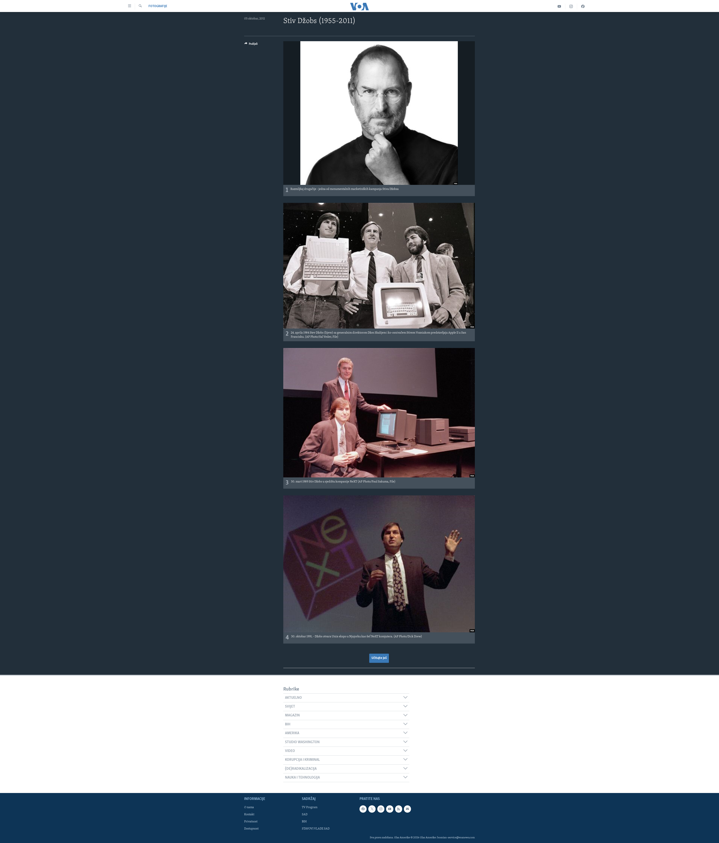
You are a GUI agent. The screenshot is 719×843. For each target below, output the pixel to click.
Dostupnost (251, 828)
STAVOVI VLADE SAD (316, 828)
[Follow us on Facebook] (363, 809)
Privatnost (250, 821)
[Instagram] (571, 6)
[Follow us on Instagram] (380, 809)
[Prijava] (407, 809)
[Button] (251, 44)
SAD (304, 814)
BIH (304, 821)
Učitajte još (379, 658)
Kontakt (249, 814)
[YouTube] (559, 6)
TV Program (309, 807)
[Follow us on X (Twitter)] (371, 809)
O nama (249, 807)
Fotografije (157, 6)
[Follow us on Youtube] (389, 809)
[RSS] (398, 809)
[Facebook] (583, 6)
